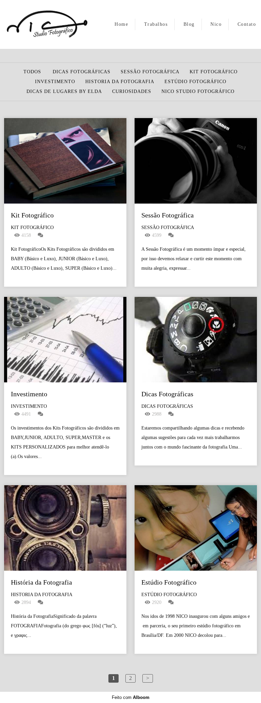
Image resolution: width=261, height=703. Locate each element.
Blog (189, 24)
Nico (216, 24)
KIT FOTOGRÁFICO (214, 72)
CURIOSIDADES (131, 91)
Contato (247, 24)
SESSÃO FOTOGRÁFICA (150, 72)
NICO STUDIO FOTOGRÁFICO (197, 91)
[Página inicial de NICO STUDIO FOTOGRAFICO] (46, 24)
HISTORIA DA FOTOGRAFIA (119, 81)
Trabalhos (156, 24)
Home (121, 24)
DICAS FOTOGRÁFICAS (81, 72)
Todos (32, 72)
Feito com (131, 697)
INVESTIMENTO (55, 81)
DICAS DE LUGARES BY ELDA (64, 91)
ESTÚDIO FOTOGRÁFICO (195, 81)
